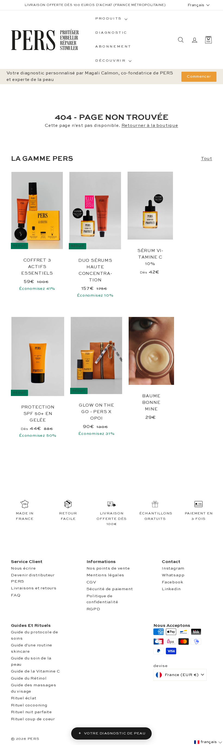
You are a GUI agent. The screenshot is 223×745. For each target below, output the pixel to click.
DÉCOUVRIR (111, 60)
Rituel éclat (23, 698)
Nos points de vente (108, 568)
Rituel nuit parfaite (31, 712)
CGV (91, 582)
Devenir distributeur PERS (33, 578)
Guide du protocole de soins (34, 635)
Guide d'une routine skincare (31, 648)
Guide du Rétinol (29, 678)
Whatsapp (173, 575)
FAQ (15, 595)
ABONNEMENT (113, 46)
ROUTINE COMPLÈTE (112, 7)
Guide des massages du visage (33, 688)
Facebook (172, 582)
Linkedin (171, 589)
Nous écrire (23, 568)
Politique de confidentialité (102, 599)
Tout (206, 159)
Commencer (199, 76)
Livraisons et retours (34, 588)
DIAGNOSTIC (111, 32)
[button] (208, 742)
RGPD (93, 609)
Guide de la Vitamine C (35, 671)
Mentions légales (105, 575)
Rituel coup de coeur (33, 719)
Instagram (173, 568)
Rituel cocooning (29, 705)
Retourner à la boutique (150, 126)
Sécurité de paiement (109, 589)
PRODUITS (109, 18)
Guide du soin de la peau (31, 661)
